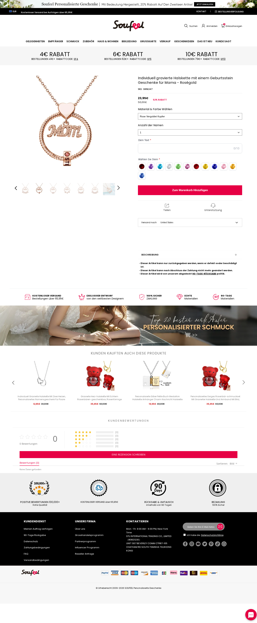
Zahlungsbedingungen (37, 547)
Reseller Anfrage (84, 553)
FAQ (26, 553)
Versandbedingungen (36, 560)
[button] (190, 25)
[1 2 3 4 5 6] (190, 132)
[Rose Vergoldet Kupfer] (190, 116)
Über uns (80, 529)
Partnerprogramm (85, 541)
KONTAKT (201, 11)
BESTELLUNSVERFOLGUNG (231, 11)
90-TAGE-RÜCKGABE (204, 273)
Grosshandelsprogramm (89, 535)
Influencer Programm (87, 547)
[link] (35, 41)
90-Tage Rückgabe (35, 535)
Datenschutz (31, 541)
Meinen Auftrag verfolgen (38, 529)
